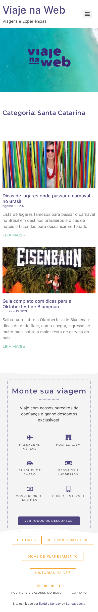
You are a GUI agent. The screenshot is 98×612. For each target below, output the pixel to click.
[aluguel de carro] (30, 463)
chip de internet (68, 496)
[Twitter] (52, 585)
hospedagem (68, 444)
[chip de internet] (68, 489)
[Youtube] (45, 585)
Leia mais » (14, 235)
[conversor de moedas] (30, 489)
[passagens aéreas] (30, 437)
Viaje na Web (34, 10)
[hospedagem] (68, 437)
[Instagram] (38, 585)
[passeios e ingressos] (68, 463)
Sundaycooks (75, 603)
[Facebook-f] (59, 585)
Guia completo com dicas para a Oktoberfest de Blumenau (37, 303)
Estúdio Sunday (50, 603)
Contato (79, 592)
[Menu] (87, 14)
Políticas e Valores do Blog (36, 592)
